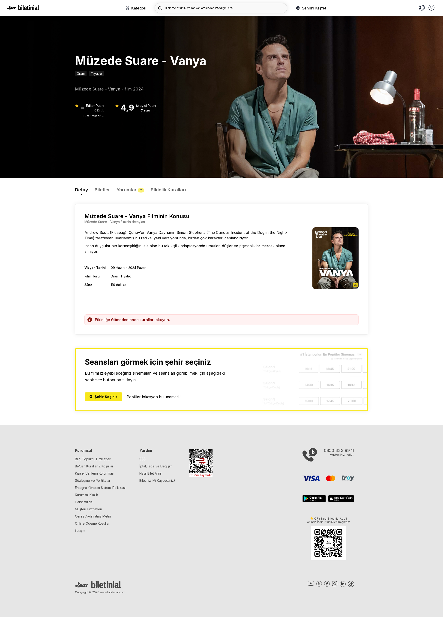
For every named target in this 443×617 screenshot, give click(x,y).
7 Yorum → (148, 110)
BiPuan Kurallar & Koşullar (94, 466)
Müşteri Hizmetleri (88, 509)
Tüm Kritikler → (93, 116)
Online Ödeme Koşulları (92, 523)
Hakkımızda (84, 502)
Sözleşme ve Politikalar (92, 480)
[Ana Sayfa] (23, 8)
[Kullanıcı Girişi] (431, 8)
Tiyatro (96, 73)
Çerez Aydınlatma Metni (93, 516)
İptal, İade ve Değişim (155, 466)
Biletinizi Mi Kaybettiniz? (157, 480)
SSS (142, 459)
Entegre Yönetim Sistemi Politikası (100, 488)
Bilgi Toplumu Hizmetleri (93, 459)
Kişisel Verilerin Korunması (94, 473)
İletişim (80, 531)
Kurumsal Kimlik (86, 495)
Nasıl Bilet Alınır (150, 473)
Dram (81, 73)
